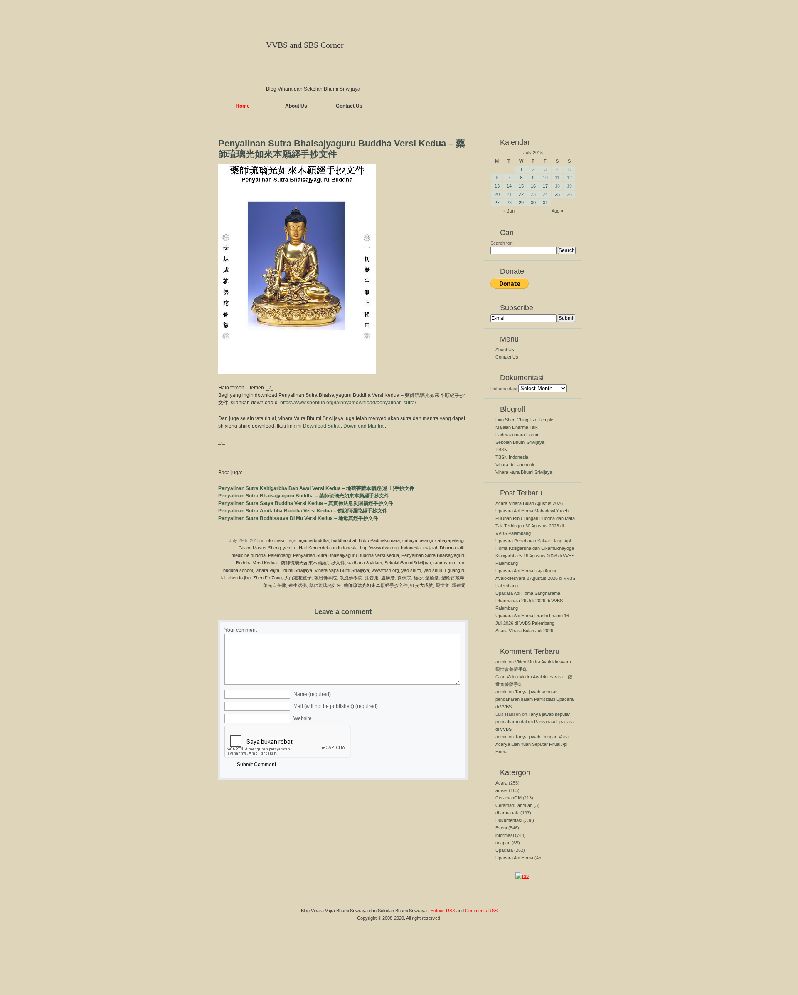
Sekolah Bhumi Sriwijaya (519, 442)
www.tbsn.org (385, 570)
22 (521, 194)
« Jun (509, 210)
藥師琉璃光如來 (325, 585)
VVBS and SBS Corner (305, 45)
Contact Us (349, 106)
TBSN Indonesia (511, 457)
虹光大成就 (421, 585)
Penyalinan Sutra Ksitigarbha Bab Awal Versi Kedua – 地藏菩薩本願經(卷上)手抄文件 (316, 488)
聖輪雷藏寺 (452, 577)
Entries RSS (443, 910)
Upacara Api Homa (514, 857)
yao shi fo (411, 570)
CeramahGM (508, 797)
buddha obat (343, 540)
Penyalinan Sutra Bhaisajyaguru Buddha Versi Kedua (346, 555)
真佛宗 (404, 577)
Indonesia (411, 547)
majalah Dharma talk (443, 547)
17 (545, 185)
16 (533, 185)
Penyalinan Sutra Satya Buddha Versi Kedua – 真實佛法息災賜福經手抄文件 (305, 503)
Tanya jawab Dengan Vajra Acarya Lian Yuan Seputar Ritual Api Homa (532, 744)
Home (243, 106)
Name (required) (312, 694)
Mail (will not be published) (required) (335, 706)
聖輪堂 (432, 577)
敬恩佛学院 (325, 577)
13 (497, 185)
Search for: (501, 242)
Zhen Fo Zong (267, 577)
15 (521, 185)
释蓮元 (459, 585)
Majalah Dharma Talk (516, 427)
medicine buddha (249, 555)
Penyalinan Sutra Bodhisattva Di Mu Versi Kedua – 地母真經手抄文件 (298, 518)
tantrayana (444, 562)
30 (533, 202)
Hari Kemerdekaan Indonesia (328, 547)
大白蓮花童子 (298, 577)
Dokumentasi (503, 388)
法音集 (372, 577)
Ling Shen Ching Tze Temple (524, 419)
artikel (501, 790)
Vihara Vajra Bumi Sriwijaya (342, 570)
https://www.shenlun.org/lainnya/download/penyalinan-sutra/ (348, 403)
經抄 (418, 577)
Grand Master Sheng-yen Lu (267, 547)
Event (501, 827)
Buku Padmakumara (379, 540)
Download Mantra (364, 426)
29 (521, 202)
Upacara (504, 850)
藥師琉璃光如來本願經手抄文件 (376, 585)
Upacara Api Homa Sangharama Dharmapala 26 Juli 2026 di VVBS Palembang (529, 601)
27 (497, 202)
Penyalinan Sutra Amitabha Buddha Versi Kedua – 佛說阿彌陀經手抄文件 (302, 511)
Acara (501, 782)
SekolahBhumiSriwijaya (407, 562)
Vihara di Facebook (514, 464)
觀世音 (442, 585)
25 (557, 194)
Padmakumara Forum (517, 434)
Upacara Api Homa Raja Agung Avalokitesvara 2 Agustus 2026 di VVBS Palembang (535, 578)
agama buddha (314, 540)
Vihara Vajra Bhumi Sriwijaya (283, 570)
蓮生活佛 (297, 585)
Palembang (279, 555)
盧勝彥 (388, 577)
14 (509, 185)
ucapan (502, 842)
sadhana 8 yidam (364, 562)
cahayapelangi (449, 540)
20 (497, 194)
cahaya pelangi (417, 540)
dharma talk (507, 812)
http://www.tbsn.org (379, 547)
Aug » (557, 210)
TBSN (501, 449)
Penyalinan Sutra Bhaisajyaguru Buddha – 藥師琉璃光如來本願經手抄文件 (303, 496)
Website (302, 718)
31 (545, 202)
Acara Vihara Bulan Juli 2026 (524, 630)
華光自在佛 (274, 585)
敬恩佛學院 (351, 577)
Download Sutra (322, 426)
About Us (296, 106)
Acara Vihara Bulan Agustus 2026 (529, 503)
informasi (275, 540)
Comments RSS (481, 910)
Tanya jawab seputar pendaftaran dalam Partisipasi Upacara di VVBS (534, 699)
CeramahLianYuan (513, 805)
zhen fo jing (239, 577)
